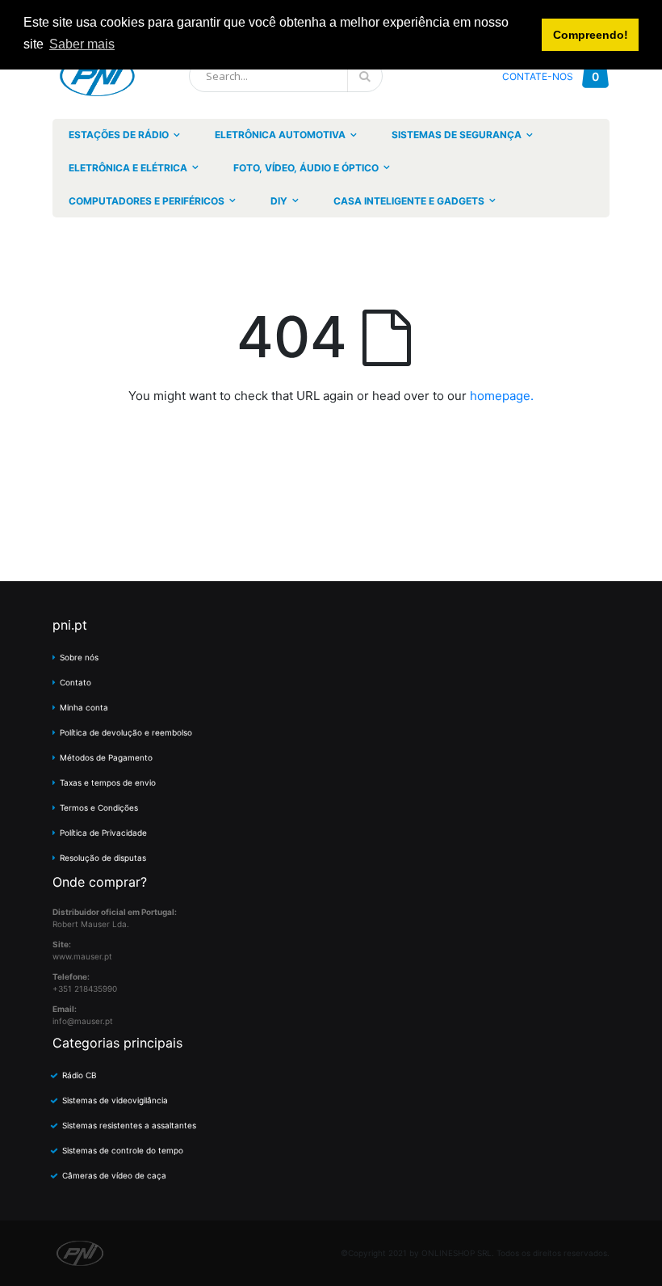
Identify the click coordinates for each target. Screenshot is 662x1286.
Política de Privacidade (103, 832)
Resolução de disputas (103, 857)
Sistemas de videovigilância (115, 1100)
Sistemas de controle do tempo (122, 1150)
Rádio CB (79, 1075)
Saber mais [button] (82, 44)
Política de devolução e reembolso (126, 732)
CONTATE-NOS (537, 76)
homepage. (502, 395)
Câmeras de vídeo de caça (114, 1175)
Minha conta (84, 707)
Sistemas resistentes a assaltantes (129, 1125)
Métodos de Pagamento (106, 757)
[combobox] (286, 76)
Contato (75, 682)
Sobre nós (79, 657)
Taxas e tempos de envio (108, 782)
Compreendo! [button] (590, 34)
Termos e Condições (99, 807)
